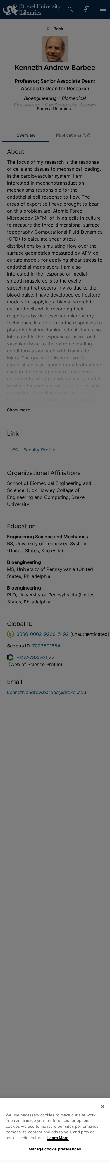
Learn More (57, 1137)
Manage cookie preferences (55, 1149)
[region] (55, 1129)
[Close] (102, 1106)
